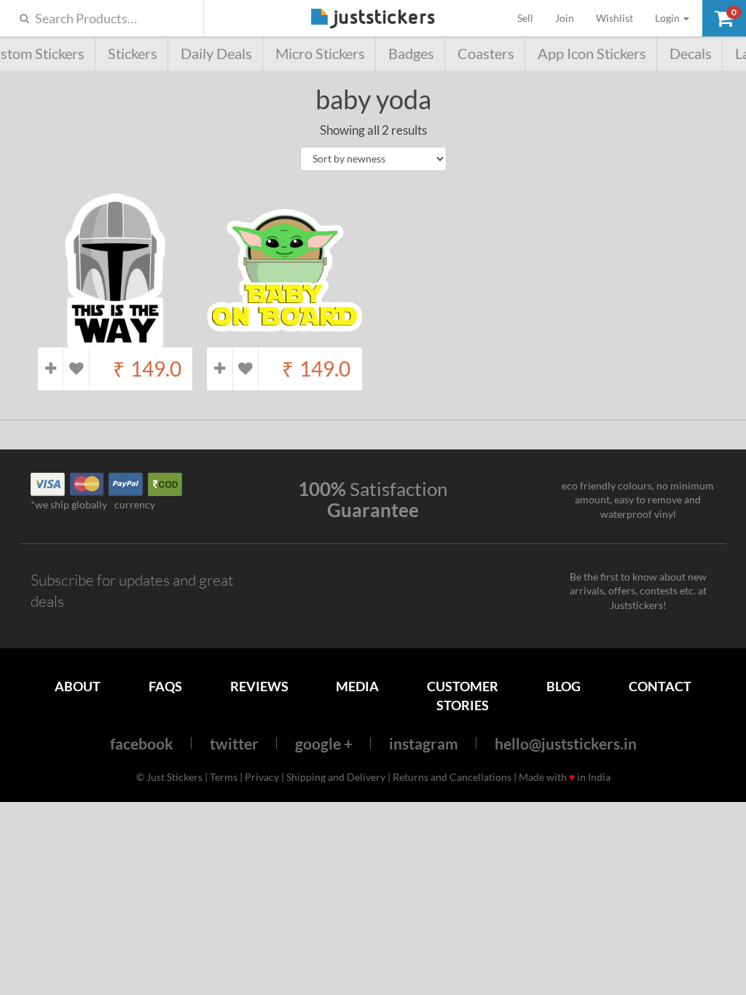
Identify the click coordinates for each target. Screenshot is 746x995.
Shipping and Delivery (335, 777)
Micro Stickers (320, 53)
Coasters (486, 53)
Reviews (259, 686)
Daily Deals (216, 53)
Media (357, 686)
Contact (660, 686)
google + (324, 743)
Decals (691, 53)
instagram (423, 743)
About (78, 686)
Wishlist (614, 18)
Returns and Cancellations (452, 777)
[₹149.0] (115, 340)
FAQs (165, 686)
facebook (141, 743)
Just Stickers (373, 19)
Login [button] (668, 18)
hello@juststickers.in (566, 743)
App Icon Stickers (592, 53)
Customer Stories (462, 695)
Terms (223, 777)
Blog (563, 686)
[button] (724, 18)
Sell (530, 17)
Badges (411, 53)
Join (564, 18)
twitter (234, 743)
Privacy (262, 777)
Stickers (132, 53)
